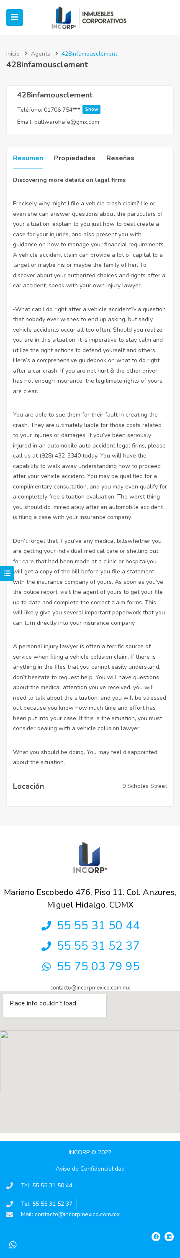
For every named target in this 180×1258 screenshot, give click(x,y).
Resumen (28, 158)
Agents (40, 54)
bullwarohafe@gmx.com (66, 122)
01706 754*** (71, 110)
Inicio (13, 54)
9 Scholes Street (144, 786)
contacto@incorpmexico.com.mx (90, 988)
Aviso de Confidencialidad (90, 1169)
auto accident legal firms (112, 446)
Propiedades (74, 158)
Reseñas (120, 158)
